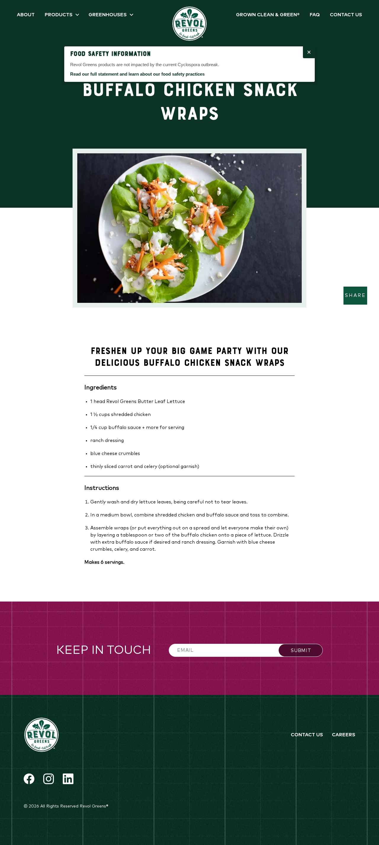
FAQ (315, 14)
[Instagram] (48, 779)
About (26, 14)
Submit (300, 650)
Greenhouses (108, 14)
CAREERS (343, 734)
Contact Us (346, 14)
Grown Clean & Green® (268, 14)
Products (59, 14)
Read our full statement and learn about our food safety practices (137, 74)
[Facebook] (29, 779)
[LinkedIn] (68, 779)
